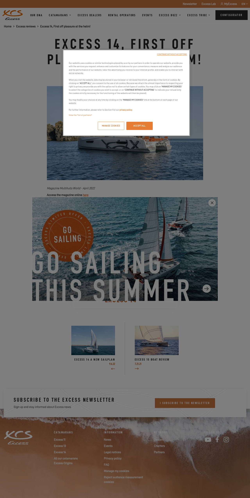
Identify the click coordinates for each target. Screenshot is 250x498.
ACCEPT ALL (139, 126)
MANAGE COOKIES (111, 126)
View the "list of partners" (80, 115)
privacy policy (126, 110)
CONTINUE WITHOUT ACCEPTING (172, 54)
